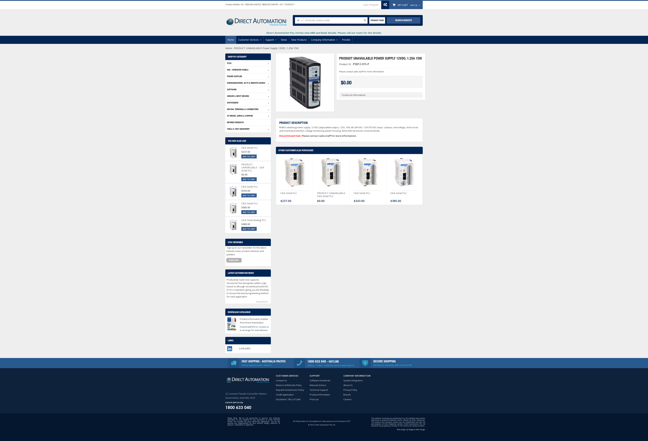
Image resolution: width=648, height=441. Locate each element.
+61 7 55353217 (287, 4)
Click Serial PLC (288, 193)
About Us (348, 385)
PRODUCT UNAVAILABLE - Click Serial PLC (332, 194)
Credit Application (285, 394)
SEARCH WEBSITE (403, 20)
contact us (264, 326)
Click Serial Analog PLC (253, 220)
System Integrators (353, 380)
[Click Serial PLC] (294, 173)
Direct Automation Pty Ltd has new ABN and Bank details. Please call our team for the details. (324, 32)
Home (228, 48)
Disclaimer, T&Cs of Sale (288, 399)
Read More (262, 301)
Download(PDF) (247, 326)
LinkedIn (245, 348)
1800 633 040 (251, 4)
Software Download (320, 380)
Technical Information (354, 95)
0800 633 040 (268, 4)
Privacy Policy (350, 389)
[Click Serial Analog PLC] (233, 225)
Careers (347, 399)
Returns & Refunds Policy (289, 385)
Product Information (320, 394)
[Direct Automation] (256, 20)
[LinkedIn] (229, 347)
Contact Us (281, 380)
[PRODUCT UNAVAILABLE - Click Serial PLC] (331, 173)
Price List (314, 399)
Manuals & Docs (318, 385)
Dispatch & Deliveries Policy (290, 389)
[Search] (365, 20)
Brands (347, 394)
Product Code (377, 20)
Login (365, 4)
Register (374, 4)
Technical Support (319, 389)
